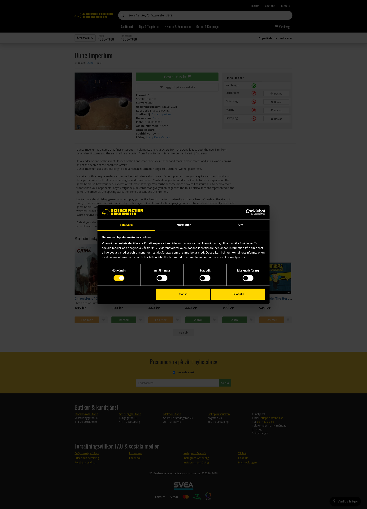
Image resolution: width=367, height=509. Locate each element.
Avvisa (183, 294)
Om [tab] (240, 224)
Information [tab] (183, 224)
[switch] (162, 278)
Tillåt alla (238, 294)
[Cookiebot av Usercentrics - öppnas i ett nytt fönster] (248, 212)
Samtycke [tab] (126, 224)
